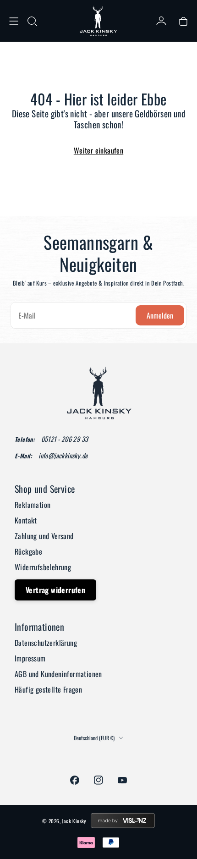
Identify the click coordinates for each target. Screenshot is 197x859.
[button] (32, 21)
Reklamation (32, 504)
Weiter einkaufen (98, 150)
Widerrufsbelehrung (43, 567)
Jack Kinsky (74, 821)
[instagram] (98, 780)
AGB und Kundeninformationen (58, 673)
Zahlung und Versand (44, 535)
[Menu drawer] (14, 21)
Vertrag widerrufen (55, 589)
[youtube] (122, 780)
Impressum (30, 658)
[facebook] (75, 780)
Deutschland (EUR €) (94, 738)
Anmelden (160, 315)
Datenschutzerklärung (46, 642)
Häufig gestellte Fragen (48, 689)
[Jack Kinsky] (98, 21)
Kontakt (26, 520)
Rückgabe (28, 551)
